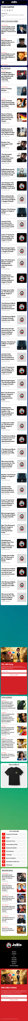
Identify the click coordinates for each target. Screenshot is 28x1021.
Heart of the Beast (11, 858)
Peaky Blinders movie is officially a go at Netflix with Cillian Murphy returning (8, 76)
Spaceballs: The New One (12, 861)
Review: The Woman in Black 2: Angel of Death (8, 211)
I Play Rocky (9, 865)
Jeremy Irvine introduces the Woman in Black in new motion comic (7, 224)
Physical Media (14, 965)
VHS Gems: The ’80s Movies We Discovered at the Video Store (8, 898)
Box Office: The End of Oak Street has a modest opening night (8, 756)
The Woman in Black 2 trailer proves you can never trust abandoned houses (8, 306)
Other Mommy (10, 851)
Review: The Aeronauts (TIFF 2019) (7, 144)
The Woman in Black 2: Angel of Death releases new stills (8, 318)
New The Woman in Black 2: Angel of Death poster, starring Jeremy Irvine (8, 263)
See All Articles (4, 64)
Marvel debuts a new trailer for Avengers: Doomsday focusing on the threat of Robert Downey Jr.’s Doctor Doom (8, 705)
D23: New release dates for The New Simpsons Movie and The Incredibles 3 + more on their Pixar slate (7, 730)
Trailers (14, 959)
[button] (3, 2)
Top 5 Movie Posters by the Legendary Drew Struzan (8, 919)
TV (14, 955)
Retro (14, 963)
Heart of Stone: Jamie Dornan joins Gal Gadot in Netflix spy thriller (8, 103)
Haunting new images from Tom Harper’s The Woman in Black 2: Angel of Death (7, 278)
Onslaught (9, 854)
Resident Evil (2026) (11, 848)
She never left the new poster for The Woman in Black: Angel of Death (8, 331)
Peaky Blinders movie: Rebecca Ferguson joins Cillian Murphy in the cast (8, 56)
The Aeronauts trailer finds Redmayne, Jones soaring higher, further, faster (7, 158)
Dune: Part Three (10, 841)
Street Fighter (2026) (11, 844)
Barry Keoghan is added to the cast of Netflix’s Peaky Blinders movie (7, 43)
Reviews (14, 957)
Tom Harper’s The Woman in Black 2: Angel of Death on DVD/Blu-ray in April (8, 185)
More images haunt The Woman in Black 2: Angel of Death (8, 249)
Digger (8, 837)
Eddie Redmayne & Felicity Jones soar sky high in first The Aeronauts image (8, 172)
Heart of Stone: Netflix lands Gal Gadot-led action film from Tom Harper (7, 117)
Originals (14, 961)
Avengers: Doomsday (11, 834)
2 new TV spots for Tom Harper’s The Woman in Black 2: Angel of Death (7, 237)
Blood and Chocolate (5, 15)
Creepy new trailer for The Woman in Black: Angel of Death (7, 292)
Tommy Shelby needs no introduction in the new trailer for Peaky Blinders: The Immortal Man (8, 30)
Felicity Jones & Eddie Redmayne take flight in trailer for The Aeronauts (8, 131)
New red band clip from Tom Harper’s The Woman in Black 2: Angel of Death (8, 198)
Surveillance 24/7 (14, 15)
